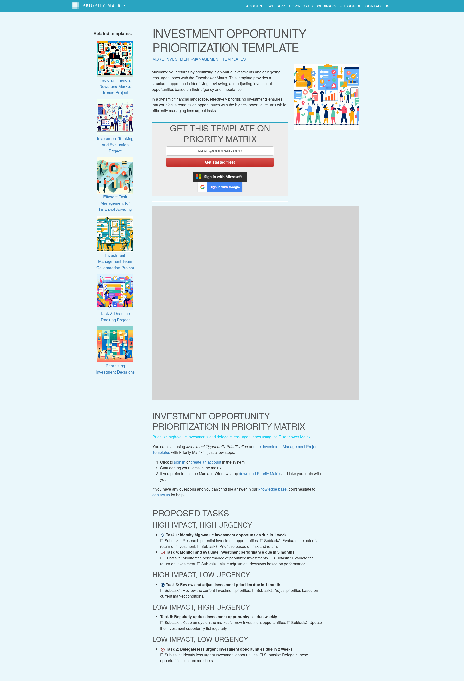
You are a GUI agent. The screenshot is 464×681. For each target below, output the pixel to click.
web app (276, 5)
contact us (377, 5)
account (255, 5)
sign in (179, 462)
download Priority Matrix (259, 473)
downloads (301, 5)
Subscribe (351, 5)
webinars (326, 5)
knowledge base (272, 489)
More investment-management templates (199, 59)
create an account (206, 462)
